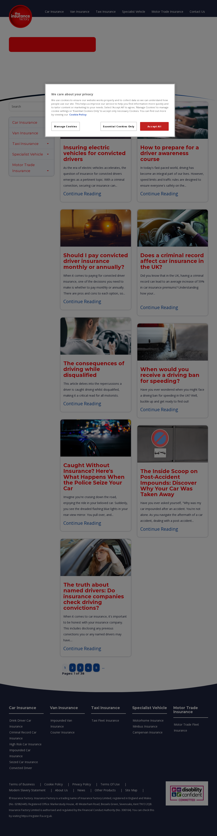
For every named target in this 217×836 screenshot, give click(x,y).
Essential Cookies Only (118, 126)
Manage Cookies (65, 126)
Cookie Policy (77, 114)
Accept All (154, 126)
